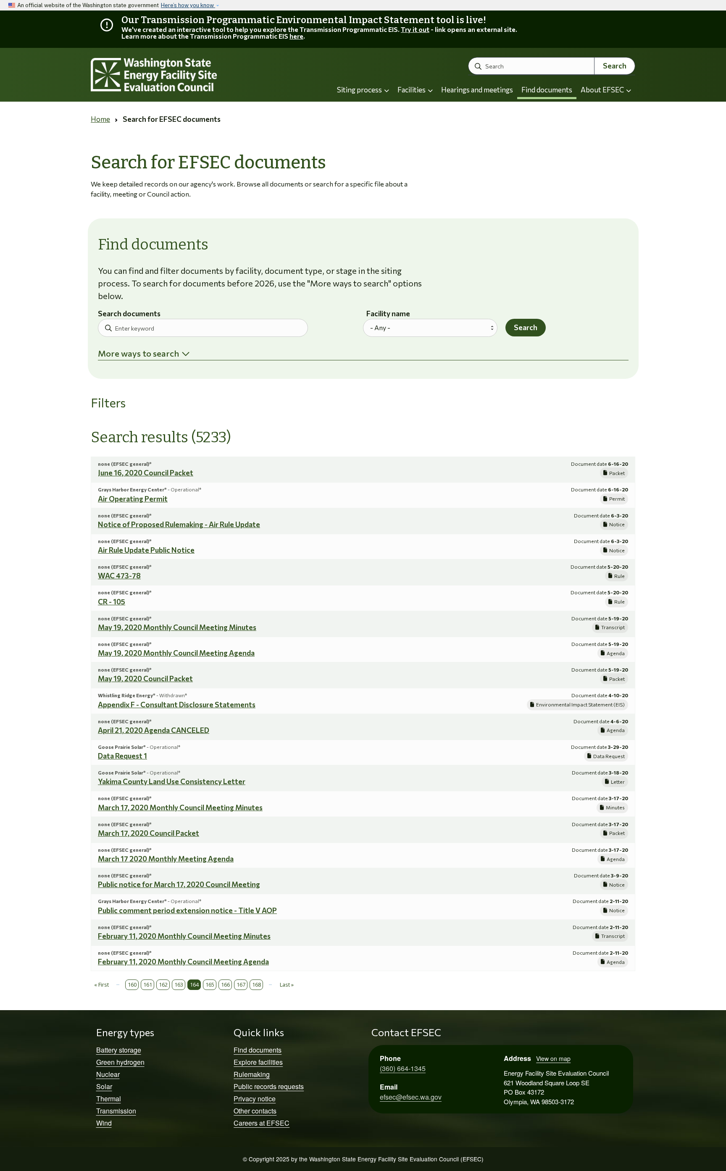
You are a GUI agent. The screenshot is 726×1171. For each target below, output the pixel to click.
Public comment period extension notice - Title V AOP (187, 910)
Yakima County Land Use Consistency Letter (171, 781)
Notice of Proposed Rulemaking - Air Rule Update (179, 524)
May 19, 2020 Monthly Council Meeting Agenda (176, 653)
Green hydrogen (120, 1062)
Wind (104, 1123)
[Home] (176, 75)
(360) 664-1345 (403, 1068)
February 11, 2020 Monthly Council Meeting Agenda (183, 961)
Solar (104, 1086)
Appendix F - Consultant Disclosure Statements (176, 704)
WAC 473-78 (119, 575)
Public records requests (269, 1086)
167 (241, 984)
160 (132, 984)
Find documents (546, 89)
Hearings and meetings (477, 89)
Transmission (116, 1111)
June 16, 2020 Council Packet (145, 472)
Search (614, 65)
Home (100, 119)
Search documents (129, 314)
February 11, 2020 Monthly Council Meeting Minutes (184, 936)
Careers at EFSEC (261, 1123)
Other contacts (255, 1111)
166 (225, 984)
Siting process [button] (360, 89)
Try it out (415, 29)
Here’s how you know (188, 5)
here (296, 36)
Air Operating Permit (133, 498)
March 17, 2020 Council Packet (148, 833)
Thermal (108, 1098)
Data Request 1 (122, 755)
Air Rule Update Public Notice (146, 550)
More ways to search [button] (138, 353)
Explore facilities (258, 1062)
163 (178, 984)
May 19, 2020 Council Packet (145, 678)
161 (147, 984)
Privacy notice (255, 1098)
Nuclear (108, 1074)
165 (209, 984)
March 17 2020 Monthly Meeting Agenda (166, 858)
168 (256, 984)
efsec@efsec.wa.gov (411, 1097)
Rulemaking (252, 1074)
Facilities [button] (412, 89)
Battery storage (118, 1050)
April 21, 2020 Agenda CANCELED (153, 730)
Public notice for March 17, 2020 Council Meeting (179, 884)
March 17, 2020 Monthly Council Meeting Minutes (180, 807)
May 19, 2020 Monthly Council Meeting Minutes (177, 627)
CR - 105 (111, 601)
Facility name (388, 314)
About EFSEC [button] (603, 89)
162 (163, 984)
